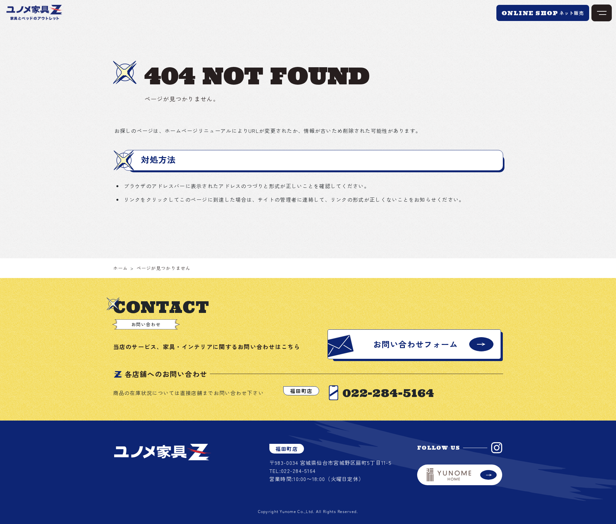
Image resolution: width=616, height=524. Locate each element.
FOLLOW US (438, 447)
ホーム (120, 268)
